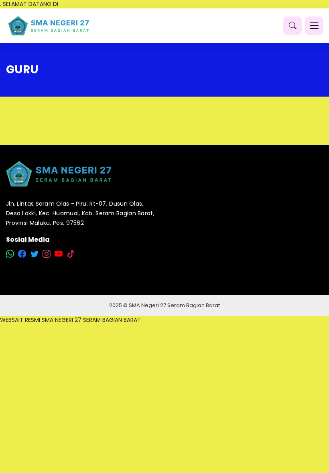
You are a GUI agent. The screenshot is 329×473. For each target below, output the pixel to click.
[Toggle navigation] (314, 25)
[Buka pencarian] (292, 25)
